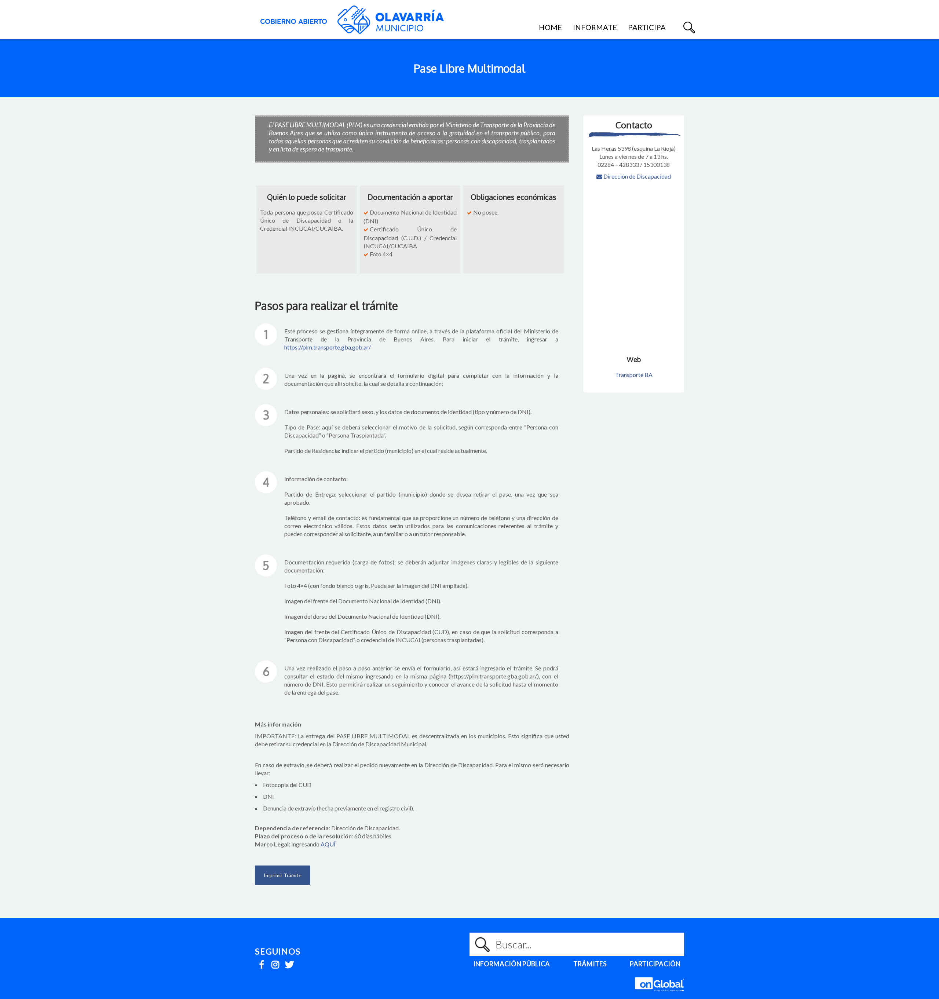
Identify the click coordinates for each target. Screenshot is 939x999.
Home (550, 27)
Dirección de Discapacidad (636, 176)
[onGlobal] (659, 995)
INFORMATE (595, 27)
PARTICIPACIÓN (655, 964)
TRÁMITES (590, 964)
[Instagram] (275, 962)
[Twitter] (289, 962)
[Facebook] (261, 962)
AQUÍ (328, 844)
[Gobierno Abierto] (352, 20)
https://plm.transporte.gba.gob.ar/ (327, 347)
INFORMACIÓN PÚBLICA (511, 964)
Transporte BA (634, 374)
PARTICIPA (647, 27)
